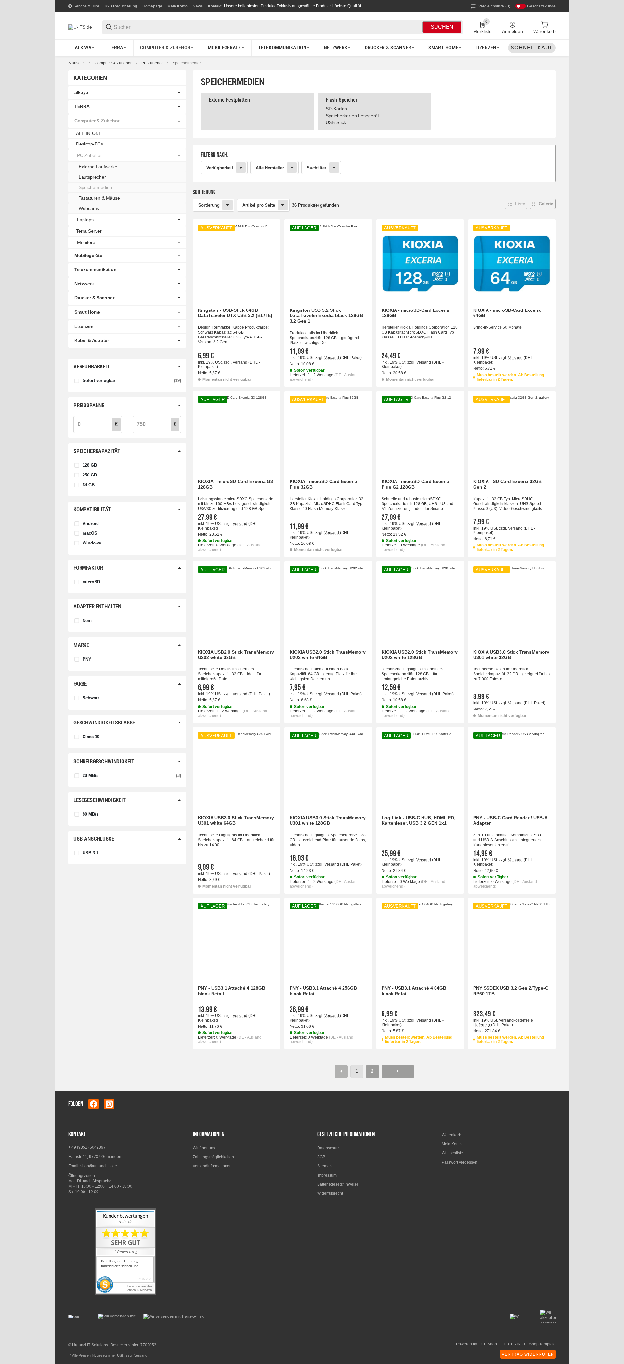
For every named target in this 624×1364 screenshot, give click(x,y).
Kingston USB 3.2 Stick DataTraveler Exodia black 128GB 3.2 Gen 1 (326, 316)
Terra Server (89, 231)
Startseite (76, 63)
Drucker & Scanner (94, 297)
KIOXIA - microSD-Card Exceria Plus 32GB (323, 484)
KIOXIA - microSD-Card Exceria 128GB (415, 313)
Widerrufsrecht (330, 1193)
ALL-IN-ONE (89, 133)
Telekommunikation (95, 269)
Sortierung (209, 205)
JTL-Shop (488, 1344)
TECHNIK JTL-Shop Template (529, 1344)
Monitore (86, 242)
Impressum (327, 1175)
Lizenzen (84, 326)
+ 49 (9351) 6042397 (87, 1147)
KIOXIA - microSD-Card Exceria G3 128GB (235, 484)
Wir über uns (204, 1148)
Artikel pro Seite (258, 205)
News (198, 6)
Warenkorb (451, 1135)
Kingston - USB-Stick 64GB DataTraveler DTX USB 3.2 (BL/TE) (235, 313)
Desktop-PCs (89, 143)
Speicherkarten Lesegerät (352, 115)
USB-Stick (336, 122)
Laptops (85, 219)
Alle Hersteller (270, 167)
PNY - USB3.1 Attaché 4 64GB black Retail (414, 990)
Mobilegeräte (88, 255)
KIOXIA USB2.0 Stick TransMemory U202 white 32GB (236, 654)
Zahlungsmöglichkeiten (213, 1157)
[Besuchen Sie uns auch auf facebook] (93, 1104)
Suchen (442, 27)
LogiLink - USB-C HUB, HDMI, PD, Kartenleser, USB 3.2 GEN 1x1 (418, 820)
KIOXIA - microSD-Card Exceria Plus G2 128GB (415, 484)
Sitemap (324, 1166)
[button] (516, 204)
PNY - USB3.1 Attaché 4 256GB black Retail (323, 990)
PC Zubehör (152, 63)
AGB (321, 1157)
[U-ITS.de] (80, 26)
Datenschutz (328, 1148)
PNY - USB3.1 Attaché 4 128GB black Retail (231, 990)
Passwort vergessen (459, 1162)
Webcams (89, 208)
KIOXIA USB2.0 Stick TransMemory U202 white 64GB (328, 654)
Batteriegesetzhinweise (337, 1184)
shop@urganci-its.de (98, 1166)
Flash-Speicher (341, 100)
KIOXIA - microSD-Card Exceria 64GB (507, 313)
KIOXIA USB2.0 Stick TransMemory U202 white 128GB (420, 654)
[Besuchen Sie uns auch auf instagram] (109, 1104)
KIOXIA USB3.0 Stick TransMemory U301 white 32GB (511, 654)
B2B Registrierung (121, 6)
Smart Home (87, 312)
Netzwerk (84, 283)
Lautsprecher (92, 177)
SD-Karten (336, 108)
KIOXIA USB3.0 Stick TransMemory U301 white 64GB (236, 820)
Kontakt (214, 6)
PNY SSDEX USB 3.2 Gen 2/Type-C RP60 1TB (510, 990)
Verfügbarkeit (219, 167)
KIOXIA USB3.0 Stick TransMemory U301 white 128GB (328, 820)
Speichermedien (187, 63)
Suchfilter (316, 167)
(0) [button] (494, 6)
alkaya (81, 92)
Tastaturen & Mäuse (99, 197)
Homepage (152, 6)
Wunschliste (452, 1153)
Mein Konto (177, 6)
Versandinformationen (212, 1166)
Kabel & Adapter (91, 340)
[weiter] (398, 1071)
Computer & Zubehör (113, 63)
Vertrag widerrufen (528, 1354)
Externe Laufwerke (98, 166)
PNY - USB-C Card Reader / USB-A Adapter (510, 820)
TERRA (82, 106)
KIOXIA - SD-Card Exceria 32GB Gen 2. (507, 484)
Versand (240, 362)
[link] (374, 163)
